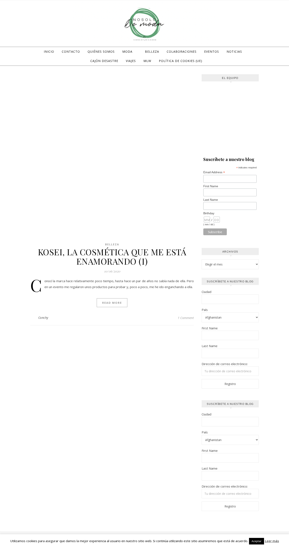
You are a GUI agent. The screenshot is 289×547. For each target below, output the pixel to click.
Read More (112, 303)
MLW (147, 61)
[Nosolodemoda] (144, 24)
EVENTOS (211, 51)
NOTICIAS (234, 51)
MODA (127, 51)
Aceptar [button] (256, 541)
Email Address (214, 172)
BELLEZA (152, 51)
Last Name (210, 199)
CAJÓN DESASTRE (104, 61)
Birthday (208, 213)
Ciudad (206, 292)
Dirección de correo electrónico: (225, 364)
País (205, 310)
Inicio (49, 51)
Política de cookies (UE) (180, 61)
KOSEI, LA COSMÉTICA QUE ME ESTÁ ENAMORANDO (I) (112, 256)
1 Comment (186, 318)
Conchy (43, 318)
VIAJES (131, 61)
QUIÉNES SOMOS (101, 51)
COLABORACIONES (182, 51)
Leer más (272, 541)
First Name (210, 186)
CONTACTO (71, 51)
